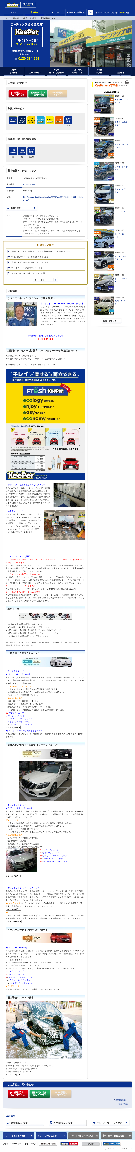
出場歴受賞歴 (99, 71)
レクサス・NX (120, 211)
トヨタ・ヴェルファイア (121, 145)
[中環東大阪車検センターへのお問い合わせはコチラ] (38, 94)
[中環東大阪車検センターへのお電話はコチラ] (18, 94)
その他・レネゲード (121, 168)
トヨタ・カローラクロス (121, 257)
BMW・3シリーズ (121, 302)
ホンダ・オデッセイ (121, 190)
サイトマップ (30, 1144)
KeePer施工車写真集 (76, 12)
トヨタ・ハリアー (121, 280)
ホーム (13, 12)
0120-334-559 (29, 184)
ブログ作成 (123, 1104)
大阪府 (24, 18)
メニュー (55, 12)
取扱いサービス (35, 73)
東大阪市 (33, 18)
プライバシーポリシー (12, 1144)
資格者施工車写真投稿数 (56, 71)
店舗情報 (120, 73)
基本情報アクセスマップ (77, 71)
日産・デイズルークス (121, 101)
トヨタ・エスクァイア (121, 123)
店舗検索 (34, 12)
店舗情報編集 (121, 1100)
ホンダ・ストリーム (121, 235)
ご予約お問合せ (13, 71)
